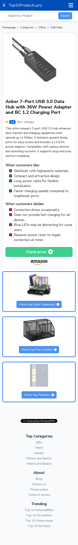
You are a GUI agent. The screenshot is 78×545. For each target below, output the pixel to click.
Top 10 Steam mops (39, 521)
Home (39, 448)
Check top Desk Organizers (37, 304)
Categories (27, 27)
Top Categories (39, 436)
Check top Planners (37, 395)
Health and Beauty (39, 464)
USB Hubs (56, 27)
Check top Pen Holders (37, 350)
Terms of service (39, 495)
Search (65, 16)
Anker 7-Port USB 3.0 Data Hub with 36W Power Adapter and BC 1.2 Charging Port (38, 107)
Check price (36, 251)
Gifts (39, 442)
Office (42, 27)
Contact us (39, 484)
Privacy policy (39, 489)
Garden (39, 453)
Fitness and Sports (39, 458)
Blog (39, 479)
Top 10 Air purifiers (39, 515)
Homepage (9, 27)
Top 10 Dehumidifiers (39, 510)
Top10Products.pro (25, 5)
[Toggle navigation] (71, 5)
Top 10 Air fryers (39, 526)
